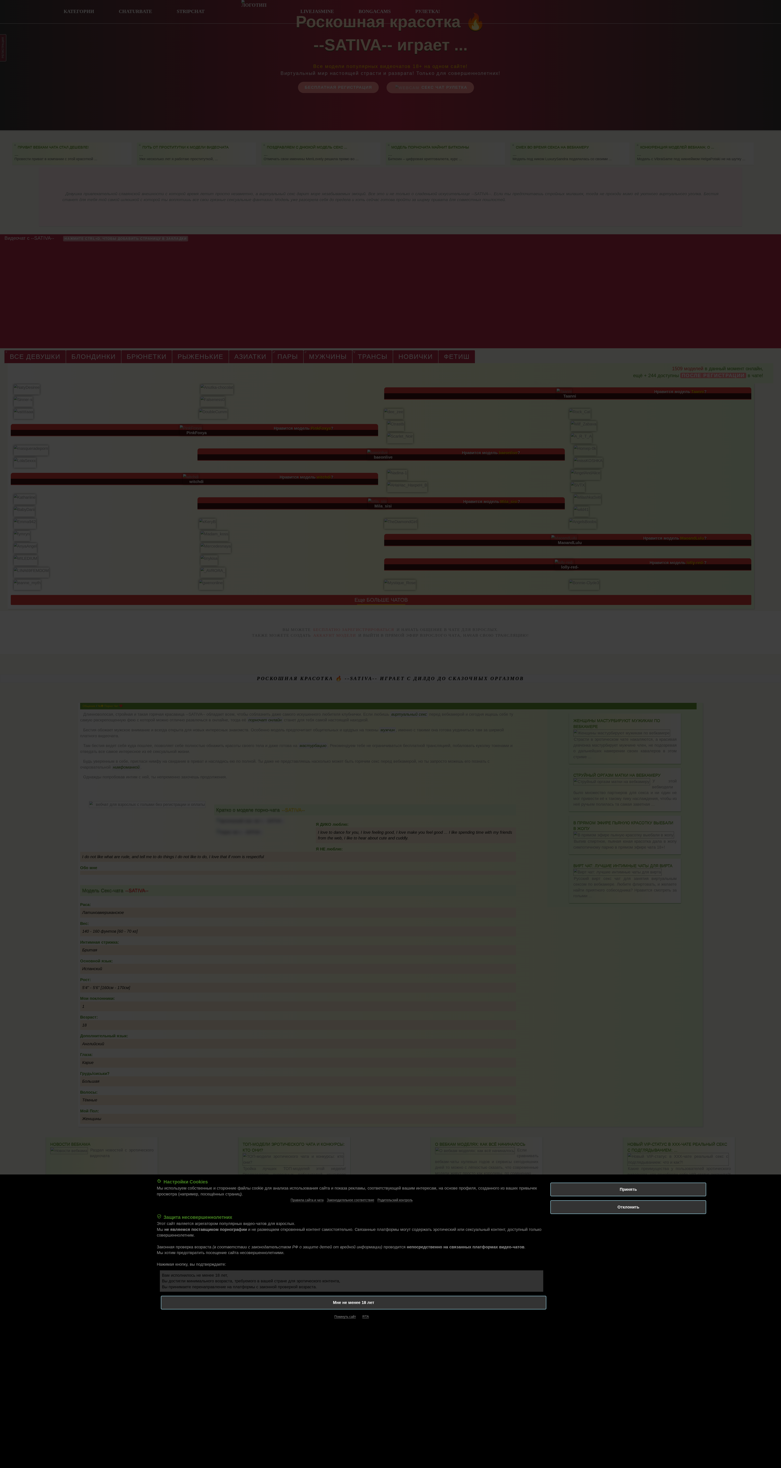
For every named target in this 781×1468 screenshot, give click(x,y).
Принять (628, 1189)
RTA (365, 1316)
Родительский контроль (395, 1200)
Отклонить (628, 1207)
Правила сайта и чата (307, 1200)
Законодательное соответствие (350, 1200)
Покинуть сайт (345, 1316)
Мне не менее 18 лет (353, 1302)
